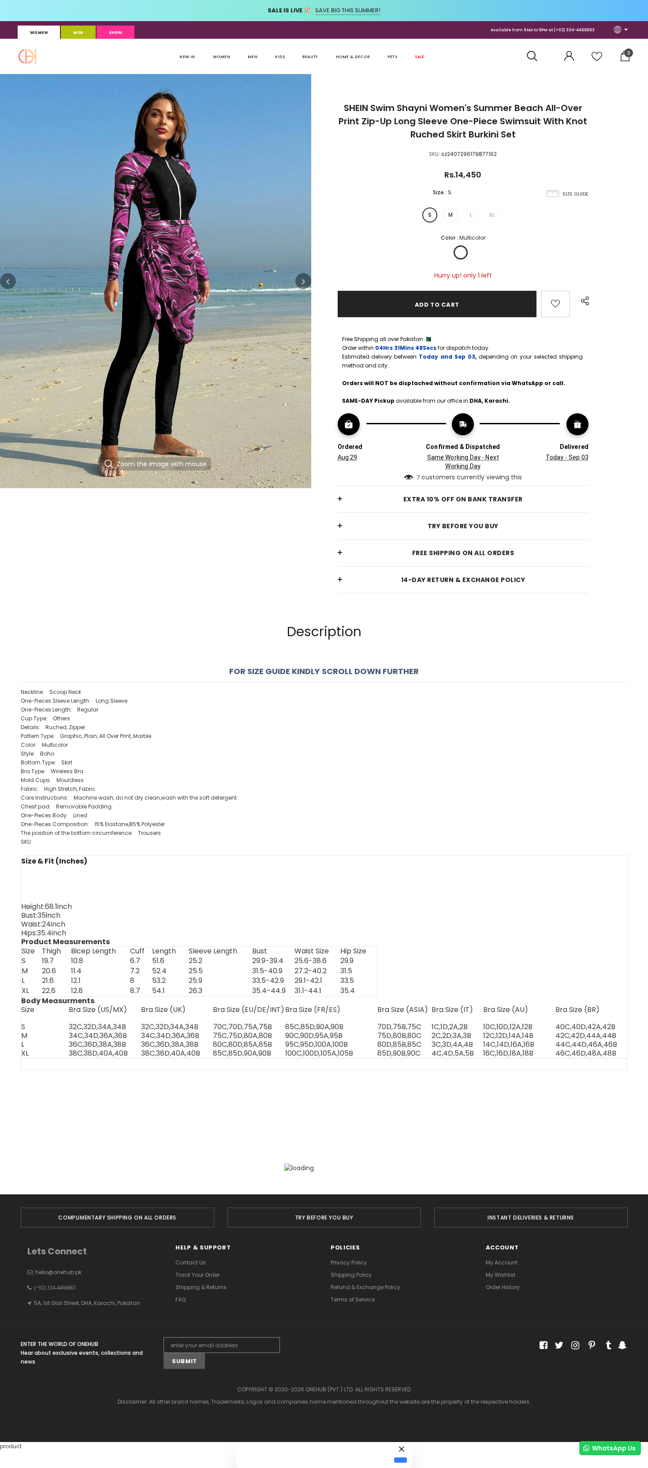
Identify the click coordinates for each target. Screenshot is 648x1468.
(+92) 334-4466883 (574, 30)
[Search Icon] (537, 56)
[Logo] (27, 56)
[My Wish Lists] (597, 59)
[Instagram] (573, 1345)
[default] (400, 1460)
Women (39, 32)
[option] (155, 281)
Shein (115, 32)
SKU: (434, 154)
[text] (324, 771)
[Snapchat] (621, 1345)
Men (78, 32)
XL (492, 215)
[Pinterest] (589, 1345)
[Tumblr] (605, 1345)
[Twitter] (557, 1345)
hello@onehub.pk (58, 1272)
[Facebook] (541, 1345)
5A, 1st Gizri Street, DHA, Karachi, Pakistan (87, 1303)
